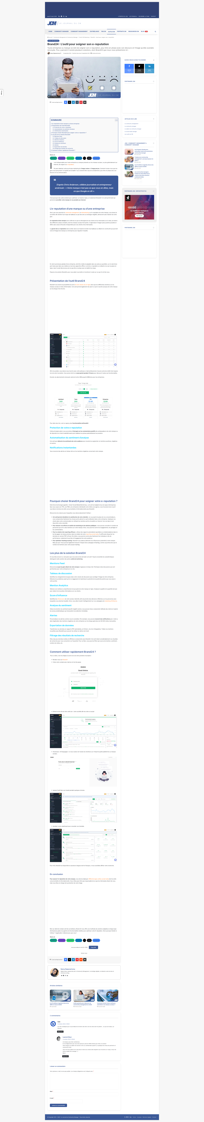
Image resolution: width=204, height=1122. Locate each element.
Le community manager (130, 126)
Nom (51, 1091)
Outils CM (111, 31)
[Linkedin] (73, 102)
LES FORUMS (132, 16)
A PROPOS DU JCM (123, 16)
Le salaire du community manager (133, 129)
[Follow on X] (60, 53)
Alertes (56, 145)
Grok (89, 158)
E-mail (52, 1098)
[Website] (62, 976)
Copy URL (93, 947)
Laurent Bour (67, 1037)
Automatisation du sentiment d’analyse (65, 129)
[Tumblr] (77, 102)
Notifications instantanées (61, 130)
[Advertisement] (121, 23)
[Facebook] (65, 102)
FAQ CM (103, 31)
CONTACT (153, 16)
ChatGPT (53, 158)
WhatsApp (70, 158)
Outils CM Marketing (84, 37)
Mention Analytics (59, 139)
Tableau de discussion (60, 138)
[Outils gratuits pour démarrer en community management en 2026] (84, 996)
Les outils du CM (129, 134)
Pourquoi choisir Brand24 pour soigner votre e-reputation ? (69, 132)
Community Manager (61, 31)
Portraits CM (121, 31)
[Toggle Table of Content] (115, 120)
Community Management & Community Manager (66, 37)
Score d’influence (59, 141)
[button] (1, 93)
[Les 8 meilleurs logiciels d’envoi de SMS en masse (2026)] (60, 996)
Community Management (79, 31)
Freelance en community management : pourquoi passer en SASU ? (144, 158)
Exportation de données (61, 146)
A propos (139, 1117)
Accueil (50, 37)
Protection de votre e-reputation (62, 127)
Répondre (60, 1031)
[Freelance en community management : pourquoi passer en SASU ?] (129, 159)
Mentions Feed (58, 136)
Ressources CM (133, 31)
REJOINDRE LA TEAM (144, 16)
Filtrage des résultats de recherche (64, 148)
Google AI (96, 158)
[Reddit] (81, 959)
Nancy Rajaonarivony (55, 53)
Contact (154, 1117)
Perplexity (61, 158)
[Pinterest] (81, 102)
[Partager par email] (84, 102)
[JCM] (64, 23)
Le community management (131, 123)
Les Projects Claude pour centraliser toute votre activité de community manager (144, 151)
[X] (69, 102)
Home (134, 1117)
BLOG (144, 31)
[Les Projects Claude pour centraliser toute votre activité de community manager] (129, 152)
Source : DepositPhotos (55, 96)
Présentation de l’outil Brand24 (61, 125)
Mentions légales (147, 1117)
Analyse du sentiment (60, 143)
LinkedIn (78, 158)
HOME (50, 31)
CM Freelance (94, 31)
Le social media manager (131, 131)
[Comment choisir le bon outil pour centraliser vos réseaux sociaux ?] (107, 996)
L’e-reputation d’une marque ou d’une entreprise (65, 123)
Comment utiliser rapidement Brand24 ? (63, 150)
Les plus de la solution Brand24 (61, 134)
